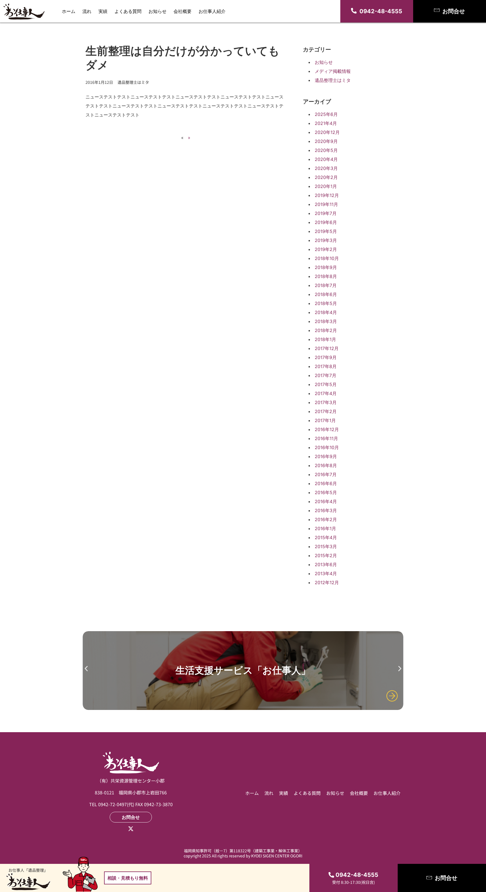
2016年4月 (326, 501)
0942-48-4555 (380, 11)
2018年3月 (326, 321)
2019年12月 (327, 195)
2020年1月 (326, 186)
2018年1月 (325, 339)
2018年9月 (326, 267)
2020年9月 (326, 141)
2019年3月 (326, 240)
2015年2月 (326, 555)
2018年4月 (326, 312)
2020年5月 (326, 150)
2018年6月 (326, 294)
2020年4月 (326, 159)
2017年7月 (325, 375)
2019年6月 (326, 222)
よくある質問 (127, 11)
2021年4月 (326, 123)
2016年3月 (326, 510)
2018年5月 (326, 303)
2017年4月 (326, 393)
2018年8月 (326, 276)
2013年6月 (326, 564)
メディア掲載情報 (333, 71)
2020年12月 (327, 132)
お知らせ (157, 11)
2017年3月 (326, 402)
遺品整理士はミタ (333, 80)
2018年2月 (326, 330)
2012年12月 (327, 582)
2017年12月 (327, 348)
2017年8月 (326, 366)
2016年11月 (326, 438)
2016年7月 (326, 474)
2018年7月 (326, 285)
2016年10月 (327, 447)
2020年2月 (326, 177)
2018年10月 (327, 258)
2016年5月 (326, 492)
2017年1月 (325, 420)
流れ (86, 11)
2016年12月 (327, 429)
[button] (86, 668)
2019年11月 (326, 204)
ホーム (68, 11)
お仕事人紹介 (212, 11)
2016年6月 (326, 483)
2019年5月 (326, 231)
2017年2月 (326, 411)
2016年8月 (326, 465)
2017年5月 (326, 384)
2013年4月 (326, 573)
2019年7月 (326, 213)
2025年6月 (326, 114)
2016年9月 (326, 456)
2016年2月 (326, 519)
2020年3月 (326, 168)
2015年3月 (326, 546)
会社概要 (183, 11)
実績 (102, 11)
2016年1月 (325, 528)
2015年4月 (326, 537)
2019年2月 (326, 249)
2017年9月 (326, 357)
